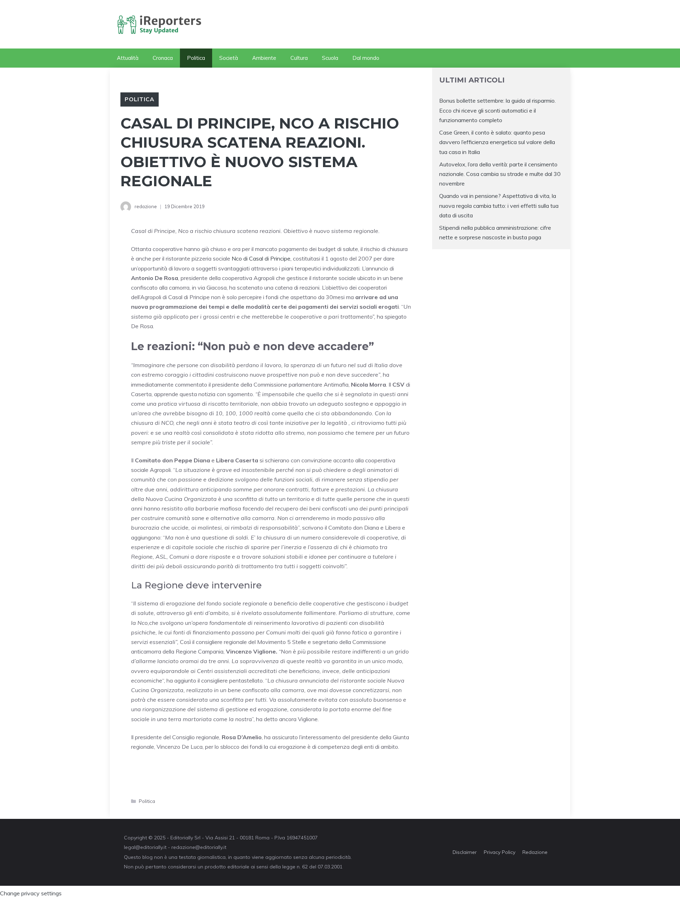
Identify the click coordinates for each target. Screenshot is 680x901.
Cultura (299, 58)
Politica (196, 58)
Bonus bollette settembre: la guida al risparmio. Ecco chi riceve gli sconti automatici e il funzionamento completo (497, 110)
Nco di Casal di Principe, (261, 258)
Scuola (330, 58)
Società (228, 58)
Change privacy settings (31, 893)
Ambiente (264, 58)
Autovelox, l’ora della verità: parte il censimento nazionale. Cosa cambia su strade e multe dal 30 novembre (500, 174)
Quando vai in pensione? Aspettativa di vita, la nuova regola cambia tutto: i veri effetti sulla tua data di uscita (499, 205)
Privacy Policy (499, 852)
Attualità (127, 58)
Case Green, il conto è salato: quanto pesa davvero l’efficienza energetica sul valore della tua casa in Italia (497, 142)
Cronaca (163, 58)
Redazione (535, 852)
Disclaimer (465, 852)
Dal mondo (365, 58)
